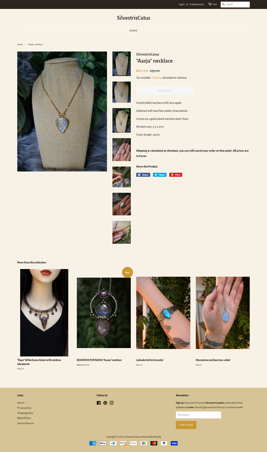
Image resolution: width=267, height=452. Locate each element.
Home (134, 30)
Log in (182, 4)
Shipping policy (25, 413)
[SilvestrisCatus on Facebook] (99, 403)
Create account (197, 4)
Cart (215, 4)
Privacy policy (24, 407)
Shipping (156, 77)
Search (21, 402)
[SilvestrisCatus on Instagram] (112, 403)
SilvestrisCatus (133, 18)
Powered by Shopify (151, 436)
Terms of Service (25, 423)
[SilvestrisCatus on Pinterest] (105, 403)
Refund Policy (24, 418)
